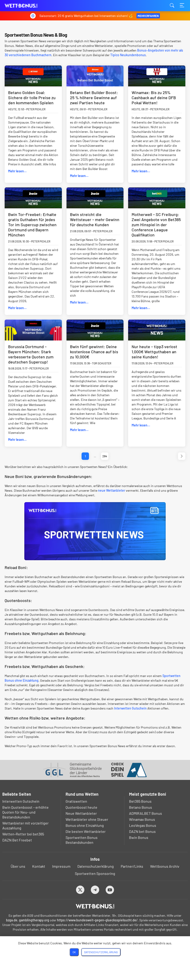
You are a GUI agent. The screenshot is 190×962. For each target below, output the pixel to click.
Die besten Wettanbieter (86, 831)
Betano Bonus (140, 807)
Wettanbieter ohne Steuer (87, 819)
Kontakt (38, 866)
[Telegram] (95, 889)
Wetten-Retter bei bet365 (23, 834)
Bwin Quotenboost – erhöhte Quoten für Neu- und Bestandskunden (25, 812)
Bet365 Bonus (140, 801)
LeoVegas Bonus (142, 825)
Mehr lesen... (17, 171)
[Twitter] (80, 889)
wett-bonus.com (28, 6)
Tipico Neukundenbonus (128, 55)
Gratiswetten (76, 801)
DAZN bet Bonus (142, 831)
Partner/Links (132, 866)
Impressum (61, 866)
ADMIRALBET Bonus (145, 813)
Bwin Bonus (138, 837)
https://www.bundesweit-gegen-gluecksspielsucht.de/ (97, 920)
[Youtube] (110, 889)
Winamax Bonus (142, 819)
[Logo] (95, 906)
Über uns (18, 866)
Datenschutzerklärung (95, 866)
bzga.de (11, 920)
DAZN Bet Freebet (17, 840)
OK (74, 952)
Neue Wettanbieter (81, 813)
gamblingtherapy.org (34, 920)
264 (104, 456)
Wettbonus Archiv (164, 866)
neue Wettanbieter (111, 490)
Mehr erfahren (148, 15)
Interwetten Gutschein (130, 708)
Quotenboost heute (81, 807)
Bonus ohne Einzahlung (85, 825)
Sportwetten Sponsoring (95, 873)
